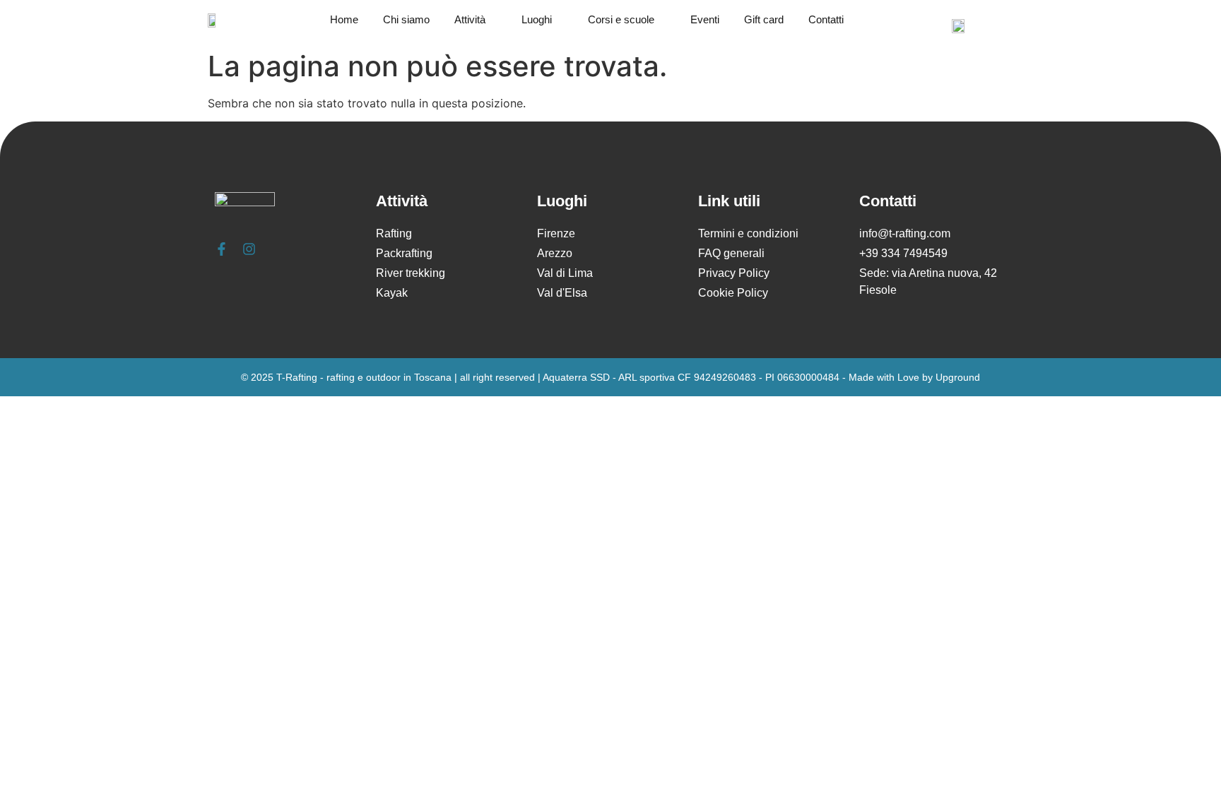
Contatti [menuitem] (826, 19)
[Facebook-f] (221, 249)
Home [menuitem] (344, 19)
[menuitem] (484, 20)
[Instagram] (249, 249)
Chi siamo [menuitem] (406, 19)
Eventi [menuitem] (704, 19)
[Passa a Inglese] (958, 26)
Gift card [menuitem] (764, 19)
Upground (958, 377)
